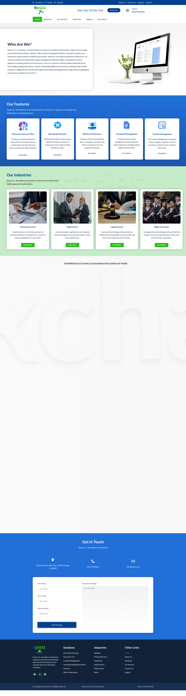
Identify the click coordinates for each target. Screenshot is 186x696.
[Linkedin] (45, 674)
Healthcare (98, 661)
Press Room (102, 19)
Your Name (41, 583)
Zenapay (140, 2)
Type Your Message (89, 583)
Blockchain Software (71, 653)
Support (89, 19)
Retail (96, 672)
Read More (31, 73)
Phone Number (43, 608)
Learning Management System (74, 665)
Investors (149, 2)
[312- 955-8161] (93, 561)
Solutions (48, 19)
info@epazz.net (133, 567)
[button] (48, 19)
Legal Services (99, 665)
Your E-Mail (41, 596)
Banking (97, 653)
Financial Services (100, 657)
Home (37, 19)
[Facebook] (35, 674)
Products (66, 668)
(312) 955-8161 (138, 12)
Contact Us (131, 2)
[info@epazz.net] (133, 561)
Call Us (134, 9)
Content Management (71, 661)
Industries (77, 19)
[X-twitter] (40, 674)
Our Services (62, 19)
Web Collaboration (70, 672)
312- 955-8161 (93, 567)
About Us (122, 2)
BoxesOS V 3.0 (68, 657)
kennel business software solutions (44, 63)
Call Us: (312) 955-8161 (145, 687)
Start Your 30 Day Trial (90, 10)
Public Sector (99, 668)
